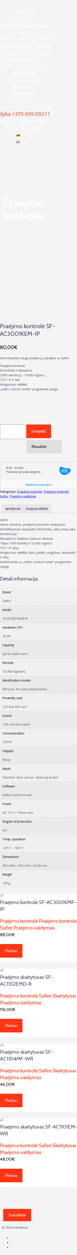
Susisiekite (17, 1215)
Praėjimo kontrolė (24, 59)
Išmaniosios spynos (24, 25)
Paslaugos (22, 11)
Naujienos (22, 93)
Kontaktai (21, 100)
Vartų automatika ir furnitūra (24, 70)
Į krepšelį (39, 431)
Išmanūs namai (24, 79)
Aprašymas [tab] (13, 509)
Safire (4, 496)
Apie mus (22, 86)
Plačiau (11, 950)
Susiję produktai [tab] (37, 509)
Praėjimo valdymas (23, 496)
